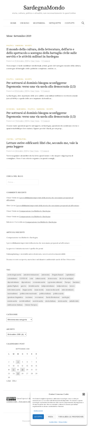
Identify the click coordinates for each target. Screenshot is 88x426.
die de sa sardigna (66, 278)
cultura (9, 139)
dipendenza (25, 282)
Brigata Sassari (57, 275)
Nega (50, 417)
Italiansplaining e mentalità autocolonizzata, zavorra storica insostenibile (36, 254)
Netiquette (55, 23)
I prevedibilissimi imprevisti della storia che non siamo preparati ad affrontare (47, 205)
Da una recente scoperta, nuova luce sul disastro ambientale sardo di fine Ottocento (40, 259)
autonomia (45, 275)
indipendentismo (48, 286)
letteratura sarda (14, 290)
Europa (67, 282)
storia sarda (62, 301)
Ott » (14, 380)
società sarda (38, 301)
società (28, 46)
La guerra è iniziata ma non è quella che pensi (24, 248)
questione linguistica (15, 297)
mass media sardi (52, 290)
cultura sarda (40, 278)
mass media (21, 109)
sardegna (19, 46)
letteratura (20, 139)
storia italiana (50, 301)
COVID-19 (23, 278)
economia (10, 109)
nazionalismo (12, 294)
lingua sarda (27, 290)
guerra (23, 286)
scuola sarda (12, 301)
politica (10, 46)
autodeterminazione (31, 275)
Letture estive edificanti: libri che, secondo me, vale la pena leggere (42, 145)
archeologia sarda (14, 275)
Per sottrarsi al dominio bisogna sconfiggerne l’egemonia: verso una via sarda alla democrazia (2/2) (41, 84)
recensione (39, 297)
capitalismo (70, 275)
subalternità (74, 301)
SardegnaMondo (44, 7)
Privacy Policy (63, 422)
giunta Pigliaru (13, 286)
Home (13, 23)
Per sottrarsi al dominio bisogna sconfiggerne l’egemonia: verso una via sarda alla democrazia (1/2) (41, 115)
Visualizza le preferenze (71, 417)
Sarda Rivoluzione (53, 297)
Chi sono (24, 23)
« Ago (8, 380)
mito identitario (68, 290)
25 (18, 373)
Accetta (38, 417)
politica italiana (45, 294)
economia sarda (39, 282)
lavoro (72, 286)
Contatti (69, 23)
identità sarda (34, 286)
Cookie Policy (53, 422)
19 (22, 370)
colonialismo (12, 278)
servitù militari (24, 301)
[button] (84, 394)
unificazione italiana (15, 305)
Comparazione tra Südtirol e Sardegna (34, 211)
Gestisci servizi (38, 410)
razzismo (28, 297)
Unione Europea (31, 305)
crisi (31, 278)
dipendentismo (13, 282)
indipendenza (62, 286)
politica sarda (58, 294)
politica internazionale (28, 294)
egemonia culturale (55, 282)
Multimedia (39, 23)
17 (13, 370)
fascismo (76, 282)
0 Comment (46, 61)
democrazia (52, 278)
